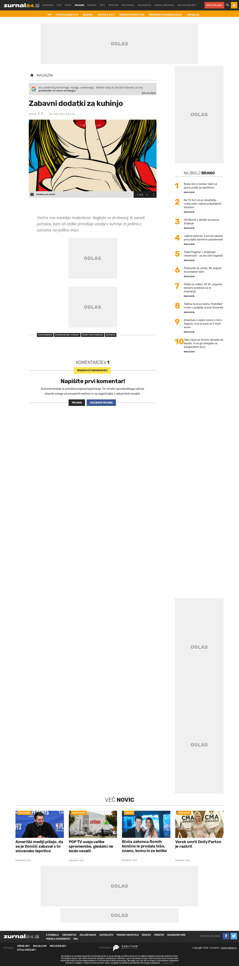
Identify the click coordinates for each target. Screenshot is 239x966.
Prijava (77, 402)
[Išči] (227, 5)
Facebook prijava (101, 402)
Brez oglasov (214, 5)
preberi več (92, 370)
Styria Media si (229, 947)
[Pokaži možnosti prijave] (234, 5)
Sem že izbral (149, 92)
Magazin (45, 75)
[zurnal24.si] (21, 5)
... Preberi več (167, 963)
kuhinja (110, 335)
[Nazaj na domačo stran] (32, 75)
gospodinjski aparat (67, 335)
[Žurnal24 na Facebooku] (226, 936)
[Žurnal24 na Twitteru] (234, 936)
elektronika (45, 335)
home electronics (92, 335)
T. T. (41, 114)
